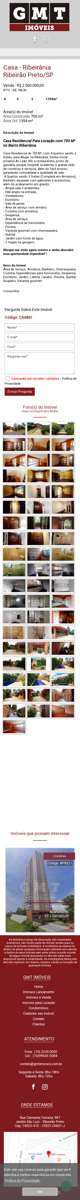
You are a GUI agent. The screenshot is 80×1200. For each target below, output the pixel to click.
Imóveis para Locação (38, 1003)
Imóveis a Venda (38, 997)
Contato (38, 1019)
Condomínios (38, 1008)
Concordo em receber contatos (35, 379)
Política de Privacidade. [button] (23, 1180)
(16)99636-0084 (45, 1056)
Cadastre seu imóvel (38, 1013)
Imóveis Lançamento (38, 992)
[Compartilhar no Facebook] (24, 290)
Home (38, 987)
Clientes (38, 1024)
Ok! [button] (40, 1191)
